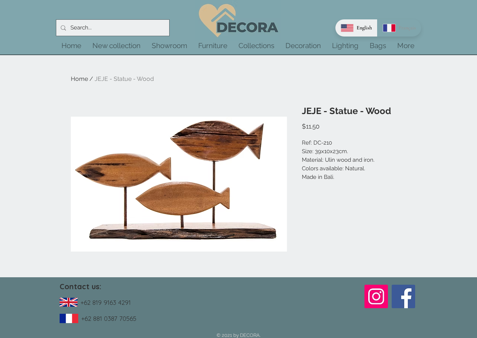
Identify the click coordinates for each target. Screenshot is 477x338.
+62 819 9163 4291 (105, 302)
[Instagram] (376, 296)
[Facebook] (403, 296)
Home (79, 78)
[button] (116, 45)
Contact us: (80, 286)
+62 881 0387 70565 (108, 318)
